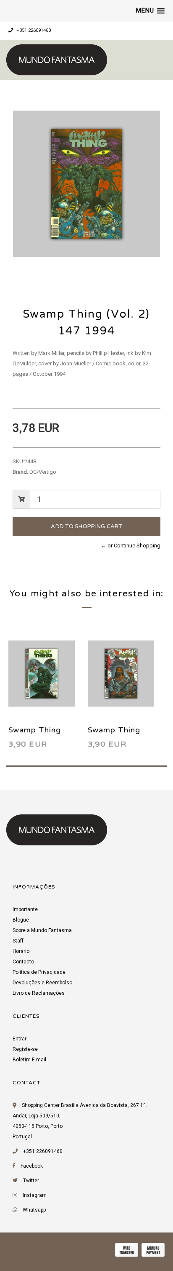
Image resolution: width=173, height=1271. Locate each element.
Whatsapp (34, 1210)
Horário (21, 951)
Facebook (32, 1166)
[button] (150, 11)
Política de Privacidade (39, 972)
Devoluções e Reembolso (42, 983)
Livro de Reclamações (39, 993)
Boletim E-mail (29, 1060)
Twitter (31, 1181)
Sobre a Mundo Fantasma (42, 930)
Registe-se (25, 1049)
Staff (18, 941)
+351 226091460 (33, 30)
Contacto (23, 962)
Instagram (35, 1195)
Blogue (21, 920)
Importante (25, 909)
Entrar (19, 1039)
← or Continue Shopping (130, 545)
